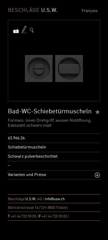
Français (90, 11)
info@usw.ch (55, 199)
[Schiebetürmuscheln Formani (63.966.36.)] (32, 30)
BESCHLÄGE (33, 10)
